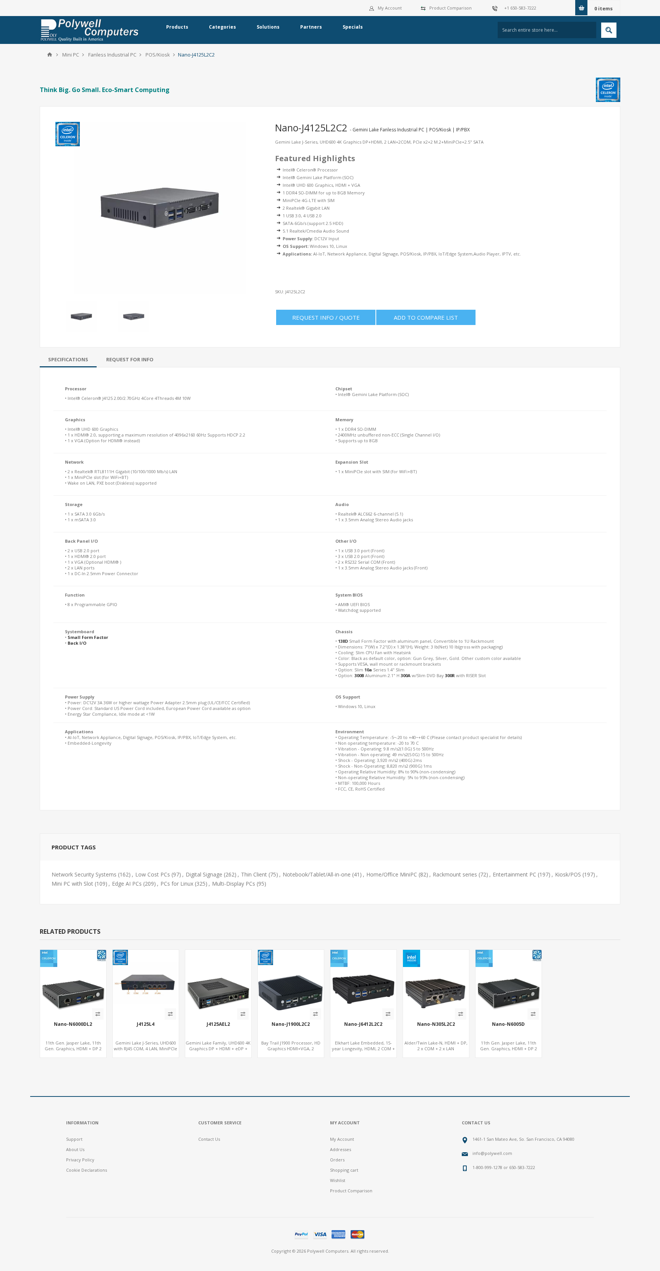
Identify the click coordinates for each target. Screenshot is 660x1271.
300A (406, 675)
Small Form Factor (88, 637)
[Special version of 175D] (146, 983)
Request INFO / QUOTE (326, 317)
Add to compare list (426, 317)
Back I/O (77, 643)
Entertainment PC (514, 874)
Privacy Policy (80, 1160)
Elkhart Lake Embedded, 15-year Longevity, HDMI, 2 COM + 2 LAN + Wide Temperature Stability (363, 1051)
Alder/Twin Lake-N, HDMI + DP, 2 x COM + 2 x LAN (435, 1045)
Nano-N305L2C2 (436, 1024)
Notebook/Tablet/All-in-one (317, 874)
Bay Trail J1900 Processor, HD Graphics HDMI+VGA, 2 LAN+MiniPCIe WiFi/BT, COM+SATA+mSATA (290, 1051)
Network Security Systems (84, 874)
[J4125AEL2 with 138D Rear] (218, 983)
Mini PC (70, 54)
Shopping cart (344, 1170)
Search (608, 30)
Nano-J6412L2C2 (363, 1024)
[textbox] (547, 30)
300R (450, 675)
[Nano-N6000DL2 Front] (73, 983)
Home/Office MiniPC (391, 874)
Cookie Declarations (86, 1170)
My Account (390, 8)
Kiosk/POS (568, 874)
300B (359, 675)
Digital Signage (204, 874)
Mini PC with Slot (72, 883)
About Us (75, 1149)
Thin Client (254, 874)
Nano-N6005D (508, 1024)
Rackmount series (455, 874)
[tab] (68, 359)
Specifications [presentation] (68, 359)
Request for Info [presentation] (130, 359)
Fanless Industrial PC (112, 54)
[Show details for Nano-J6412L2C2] (363, 983)
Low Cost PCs (152, 874)
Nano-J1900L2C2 (291, 1024)
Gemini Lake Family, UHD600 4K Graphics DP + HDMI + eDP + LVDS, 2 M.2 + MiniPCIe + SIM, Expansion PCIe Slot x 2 (218, 1051)
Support (74, 1139)
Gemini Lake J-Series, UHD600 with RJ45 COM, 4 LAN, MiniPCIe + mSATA (145, 1048)
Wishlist (337, 1180)
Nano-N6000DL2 (73, 1024)
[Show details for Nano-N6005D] (509, 983)
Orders (337, 1160)
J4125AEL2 (218, 1024)
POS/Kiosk (158, 54)
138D (343, 641)
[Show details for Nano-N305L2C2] (436, 983)
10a (368, 670)
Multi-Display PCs (233, 883)
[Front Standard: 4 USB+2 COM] (291, 983)
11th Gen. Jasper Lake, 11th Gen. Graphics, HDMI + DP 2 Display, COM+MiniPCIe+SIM (508, 1048)
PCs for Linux (176, 883)
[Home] (49, 55)
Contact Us (209, 1139)
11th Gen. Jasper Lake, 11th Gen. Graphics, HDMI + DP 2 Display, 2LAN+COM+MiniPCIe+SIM (73, 1051)
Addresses (340, 1149)
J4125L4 (145, 1024)
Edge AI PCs (127, 883)
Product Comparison (450, 8)
